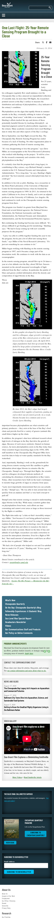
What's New (10, 600)
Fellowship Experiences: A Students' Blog (23, 611)
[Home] (7, 4)
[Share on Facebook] (46, 42)
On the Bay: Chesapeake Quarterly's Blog (23, 607)
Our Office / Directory (8, 901)
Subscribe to (35, 833)
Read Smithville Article (33, 777)
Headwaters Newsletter (15, 622)
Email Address (9, 861)
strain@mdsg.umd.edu (19, 562)
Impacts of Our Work (8, 896)
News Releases (11, 615)
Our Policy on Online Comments (19, 633)
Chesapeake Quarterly (15, 604)
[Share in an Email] (50, 42)
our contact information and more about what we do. (26, 670)
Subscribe (5, 906)
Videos (8, 626)
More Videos (17, 777)
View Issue (10, 842)
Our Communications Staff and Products (22, 629)
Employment (6, 898)
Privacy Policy (6, 908)
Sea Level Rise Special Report (18, 618)
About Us (4, 894)
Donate (4, 903)
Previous (45, 651)
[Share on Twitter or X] (43, 42)
